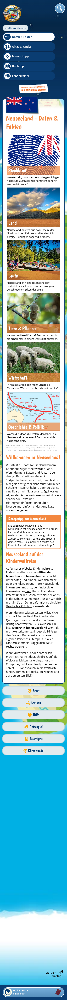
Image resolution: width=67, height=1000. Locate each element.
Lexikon (36, 702)
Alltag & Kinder (21, 47)
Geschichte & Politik (19, 606)
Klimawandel (36, 750)
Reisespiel (36, 726)
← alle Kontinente (15, 28)
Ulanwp (42, 450)
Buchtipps (36, 738)
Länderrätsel (20, 76)
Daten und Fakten (37, 472)
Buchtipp (18, 66)
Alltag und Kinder (25, 580)
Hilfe (36, 714)
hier (28, 591)
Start (36, 690)
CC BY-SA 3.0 (52, 450)
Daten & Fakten (22, 37)
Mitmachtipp (20, 56)
